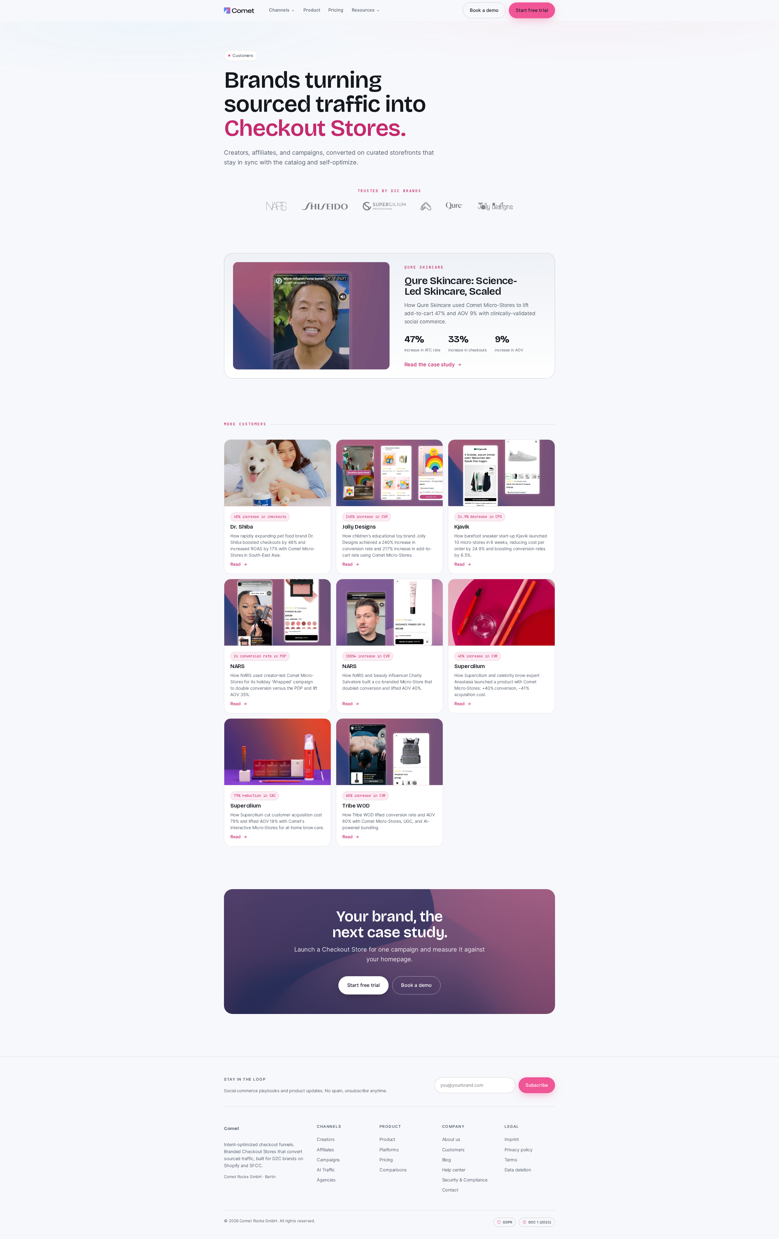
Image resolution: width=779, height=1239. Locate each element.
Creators (325, 1139)
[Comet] (239, 10)
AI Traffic (326, 1170)
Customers (453, 1150)
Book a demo (484, 10)
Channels (279, 10)
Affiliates (325, 1150)
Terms (511, 1160)
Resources (363, 10)
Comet (231, 1128)
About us (451, 1139)
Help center (453, 1170)
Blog (446, 1160)
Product (311, 10)
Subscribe (537, 1085)
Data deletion (518, 1170)
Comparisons (393, 1170)
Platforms (389, 1150)
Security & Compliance (464, 1180)
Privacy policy (519, 1150)
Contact (450, 1190)
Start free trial (532, 10)
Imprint (512, 1139)
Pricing (335, 10)
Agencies (326, 1180)
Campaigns (328, 1160)
